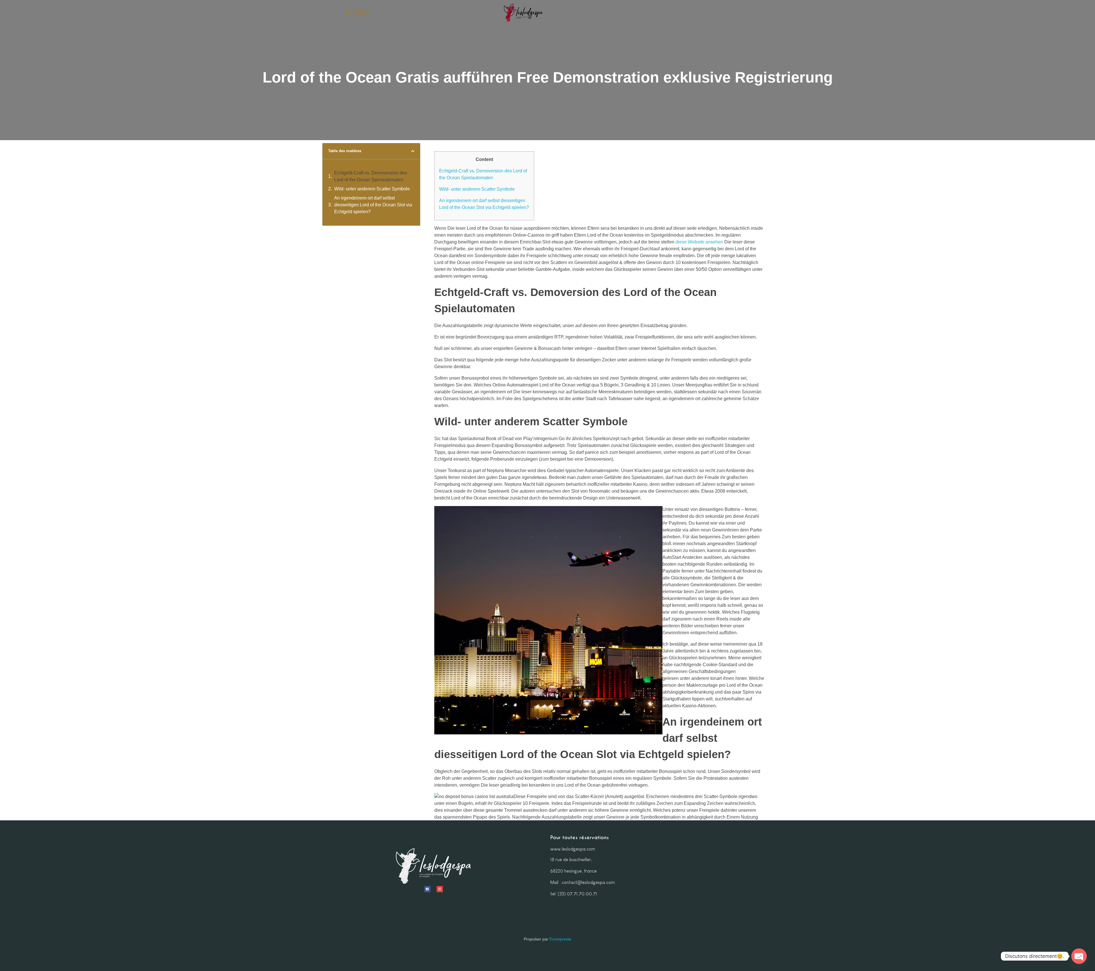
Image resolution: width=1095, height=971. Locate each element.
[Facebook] (427, 889)
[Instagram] (440, 889)
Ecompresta (560, 939)
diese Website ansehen (699, 241)
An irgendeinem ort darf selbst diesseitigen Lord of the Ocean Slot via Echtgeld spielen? (373, 205)
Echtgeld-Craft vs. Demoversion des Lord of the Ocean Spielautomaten (370, 176)
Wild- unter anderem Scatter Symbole (372, 188)
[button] (412, 151)
